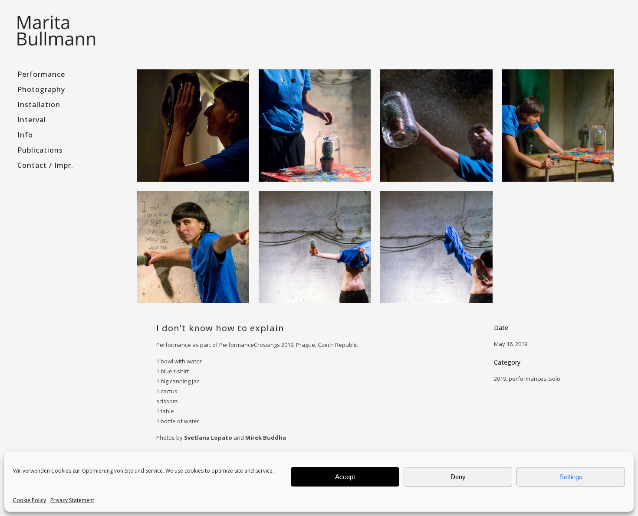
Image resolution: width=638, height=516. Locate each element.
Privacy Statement (72, 500)
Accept (345, 476)
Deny (458, 476)
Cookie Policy (29, 500)
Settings (570, 476)
